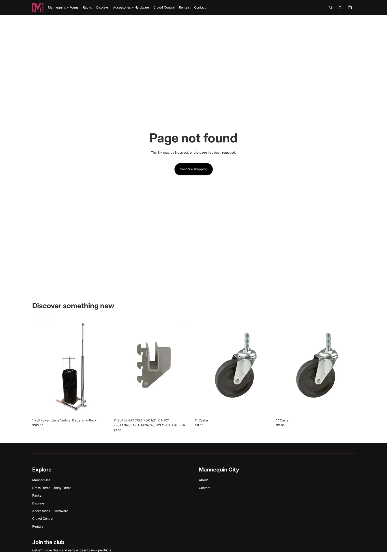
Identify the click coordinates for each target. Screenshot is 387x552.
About (203, 480)
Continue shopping (193, 169)
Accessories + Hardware (50, 511)
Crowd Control (42, 518)
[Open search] (330, 7)
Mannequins (41, 480)
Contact (205, 488)
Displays (38, 503)
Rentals (37, 526)
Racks (36, 495)
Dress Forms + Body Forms (51, 488)
